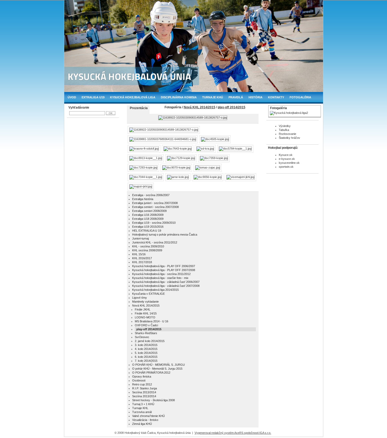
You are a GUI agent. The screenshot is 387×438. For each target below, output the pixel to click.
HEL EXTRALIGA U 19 (146, 230)
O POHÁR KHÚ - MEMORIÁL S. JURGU (158, 364)
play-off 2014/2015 (231, 107)
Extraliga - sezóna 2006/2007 (151, 195)
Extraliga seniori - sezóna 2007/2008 (155, 206)
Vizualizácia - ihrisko (145, 419)
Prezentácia (139, 108)
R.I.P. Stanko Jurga (144, 388)
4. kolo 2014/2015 (146, 348)
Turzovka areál (142, 412)
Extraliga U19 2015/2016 (147, 226)
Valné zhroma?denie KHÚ (148, 415)
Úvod (72, 97)
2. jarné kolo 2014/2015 (150, 341)
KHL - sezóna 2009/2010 (148, 246)
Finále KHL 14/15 (146, 313)
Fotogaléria (300, 97)
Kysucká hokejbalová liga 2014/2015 (155, 289)
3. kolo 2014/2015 (146, 345)
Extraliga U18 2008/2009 (147, 218)
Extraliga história (142, 199)
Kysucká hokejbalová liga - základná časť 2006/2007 (166, 281)
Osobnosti (138, 380)
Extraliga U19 (93, 97)
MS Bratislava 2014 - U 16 (151, 321)
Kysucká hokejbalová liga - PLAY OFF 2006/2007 (163, 266)
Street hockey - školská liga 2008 (153, 400)
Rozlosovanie (287, 133)
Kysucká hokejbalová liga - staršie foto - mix (160, 277)
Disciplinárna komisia (179, 97)
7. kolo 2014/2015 (146, 360)
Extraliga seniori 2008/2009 (149, 210)
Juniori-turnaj (140, 238)
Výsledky (285, 126)
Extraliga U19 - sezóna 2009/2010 (154, 222)
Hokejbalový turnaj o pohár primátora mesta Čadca (164, 234)
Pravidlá (236, 97)
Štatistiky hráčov (289, 137)
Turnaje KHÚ (212, 97)
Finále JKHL (142, 309)
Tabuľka (284, 129)
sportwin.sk (286, 166)
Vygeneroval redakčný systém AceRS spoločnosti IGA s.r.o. (233, 432)
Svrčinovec (142, 337)
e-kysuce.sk (287, 158)
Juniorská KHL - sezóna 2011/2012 (154, 242)
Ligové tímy (139, 297)
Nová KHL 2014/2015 (199, 107)
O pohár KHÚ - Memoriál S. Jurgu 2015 (157, 368)
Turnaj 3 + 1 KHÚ (143, 404)
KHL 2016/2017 (142, 258)
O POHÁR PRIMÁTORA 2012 (151, 372)
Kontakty (276, 97)
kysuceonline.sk (289, 162)
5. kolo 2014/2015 (146, 352)
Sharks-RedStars (146, 333)
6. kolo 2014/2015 (146, 356)
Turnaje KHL (140, 408)
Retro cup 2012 (142, 384)
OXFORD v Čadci (146, 325)
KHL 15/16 (139, 254)
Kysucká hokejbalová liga (132, 97)
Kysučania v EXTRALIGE (148, 293)
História (255, 97)
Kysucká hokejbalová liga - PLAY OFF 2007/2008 (163, 270)
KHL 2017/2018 (142, 262)
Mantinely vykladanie (145, 301)
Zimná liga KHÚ (142, 423)
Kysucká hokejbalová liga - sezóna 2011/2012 (161, 274)
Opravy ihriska (141, 376)
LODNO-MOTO (145, 317)
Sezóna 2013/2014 (144, 392)
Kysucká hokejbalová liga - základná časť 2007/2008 (166, 285)
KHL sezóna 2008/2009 (147, 250)
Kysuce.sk (285, 154)
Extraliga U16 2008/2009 (147, 214)
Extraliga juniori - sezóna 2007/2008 (155, 203)
